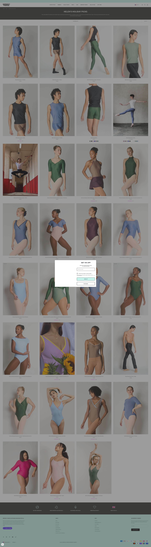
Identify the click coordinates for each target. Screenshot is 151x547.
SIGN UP (85, 279)
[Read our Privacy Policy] (94, 275)
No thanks (86, 283)
